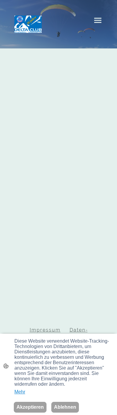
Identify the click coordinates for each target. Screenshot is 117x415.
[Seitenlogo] (28, 24)
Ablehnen (65, 407)
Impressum (45, 330)
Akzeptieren (30, 407)
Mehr (19, 391)
